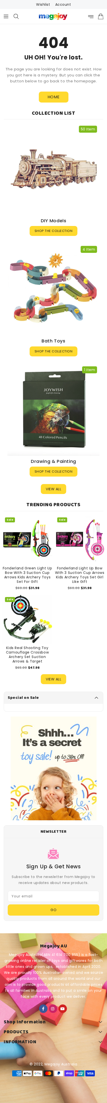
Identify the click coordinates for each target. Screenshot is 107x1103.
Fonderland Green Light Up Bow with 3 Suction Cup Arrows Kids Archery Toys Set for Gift (27, 575)
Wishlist (43, 4)
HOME (54, 97)
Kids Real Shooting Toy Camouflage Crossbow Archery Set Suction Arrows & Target (27, 654)
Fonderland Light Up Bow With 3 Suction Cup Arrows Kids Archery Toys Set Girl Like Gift (80, 575)
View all (53, 489)
